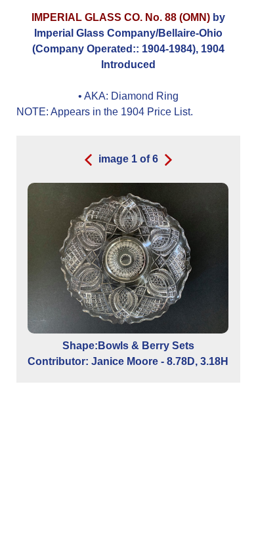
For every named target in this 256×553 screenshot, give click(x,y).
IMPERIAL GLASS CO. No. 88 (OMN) (121, 17)
